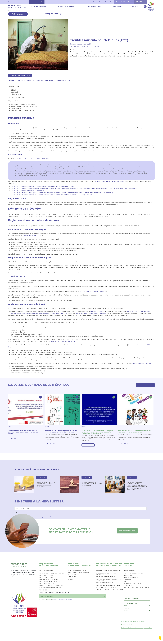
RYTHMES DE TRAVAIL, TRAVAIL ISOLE (51, 586)
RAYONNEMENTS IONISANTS (48, 579)
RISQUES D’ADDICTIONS (47, 583)
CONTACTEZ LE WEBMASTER (127, 530)
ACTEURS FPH (72, 579)
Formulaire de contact (130, 603)
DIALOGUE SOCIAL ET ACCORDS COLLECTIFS (106, 574)
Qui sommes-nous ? (95, 7)
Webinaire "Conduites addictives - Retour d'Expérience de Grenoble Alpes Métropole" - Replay (24, 432)
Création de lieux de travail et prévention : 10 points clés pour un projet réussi (134, 431)
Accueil (9, 10)
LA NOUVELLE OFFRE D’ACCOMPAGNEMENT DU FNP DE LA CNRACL (92, 483)
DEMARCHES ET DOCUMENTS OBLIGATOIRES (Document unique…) (79, 571)
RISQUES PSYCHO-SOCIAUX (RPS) (50, 581)
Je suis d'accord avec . (57, 599)
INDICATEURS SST (73, 575)
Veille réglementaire (38, 7)
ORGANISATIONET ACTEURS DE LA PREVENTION (79, 565)
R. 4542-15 (103, 291)
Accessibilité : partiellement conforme (133, 621)
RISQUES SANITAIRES (46, 575)
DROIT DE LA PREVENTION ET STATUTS (108, 571)
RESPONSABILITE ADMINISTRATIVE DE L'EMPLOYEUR (108, 580)
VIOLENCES (43, 590)
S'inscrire (18, 513)
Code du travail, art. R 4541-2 (32, 236)
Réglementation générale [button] (66, 7)
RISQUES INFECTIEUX (46, 577)
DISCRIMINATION (129, 585)
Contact (135, 7)
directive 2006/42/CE (97, 311)
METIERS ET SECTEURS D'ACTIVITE (50, 588)
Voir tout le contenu (145, 385)
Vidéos (126, 610)
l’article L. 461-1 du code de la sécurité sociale (34, 159)
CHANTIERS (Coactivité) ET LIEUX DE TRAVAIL (110, 589)
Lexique (126, 605)
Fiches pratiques (16, 10)
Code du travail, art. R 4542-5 (88, 291)
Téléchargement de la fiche (20, 75)
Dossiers (126, 608)
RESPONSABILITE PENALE (104, 583)
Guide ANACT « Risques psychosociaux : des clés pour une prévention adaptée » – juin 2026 (61, 431)
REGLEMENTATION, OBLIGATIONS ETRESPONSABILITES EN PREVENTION (109, 565)
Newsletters (116, 7)
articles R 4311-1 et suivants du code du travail (90, 314)
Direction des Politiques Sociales (124, 1)
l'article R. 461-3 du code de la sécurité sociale (110, 181)
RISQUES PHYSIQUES (55, 14)
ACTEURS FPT (72, 577)
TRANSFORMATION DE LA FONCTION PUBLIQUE (136, 578)
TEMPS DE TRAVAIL (130, 571)
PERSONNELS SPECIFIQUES (133, 583)
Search (145, 6)
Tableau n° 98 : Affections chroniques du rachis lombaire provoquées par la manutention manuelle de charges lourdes (51, 195)
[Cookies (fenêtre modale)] (160, 638)
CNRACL (151, 1)
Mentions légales (126, 625)
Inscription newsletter (37, 1)
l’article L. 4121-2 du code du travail (63, 341)
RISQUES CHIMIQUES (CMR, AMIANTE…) (51, 573)
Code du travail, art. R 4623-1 (141, 363)
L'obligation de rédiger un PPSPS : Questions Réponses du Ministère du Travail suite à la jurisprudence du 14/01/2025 (97, 432)
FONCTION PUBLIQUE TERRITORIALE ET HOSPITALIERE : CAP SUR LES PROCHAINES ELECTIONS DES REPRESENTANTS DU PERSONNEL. (137, 486)
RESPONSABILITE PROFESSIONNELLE (108, 585)
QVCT (126, 581)
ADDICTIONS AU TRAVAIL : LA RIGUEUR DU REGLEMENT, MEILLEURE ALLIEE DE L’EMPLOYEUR (46, 484)
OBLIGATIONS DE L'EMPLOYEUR (106, 577)
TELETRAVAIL (128, 575)
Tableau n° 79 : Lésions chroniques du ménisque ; (27, 191)
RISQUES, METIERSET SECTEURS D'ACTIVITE (48, 565)
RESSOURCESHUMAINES (129, 565)
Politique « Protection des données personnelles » (136, 628)
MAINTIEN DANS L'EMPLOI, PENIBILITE (136, 587)
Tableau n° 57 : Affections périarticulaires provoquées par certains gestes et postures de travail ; (43, 186)
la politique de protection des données (45, 517)
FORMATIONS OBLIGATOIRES (133, 573)
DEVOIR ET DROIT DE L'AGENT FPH (107, 587)
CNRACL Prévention (141, 1)
